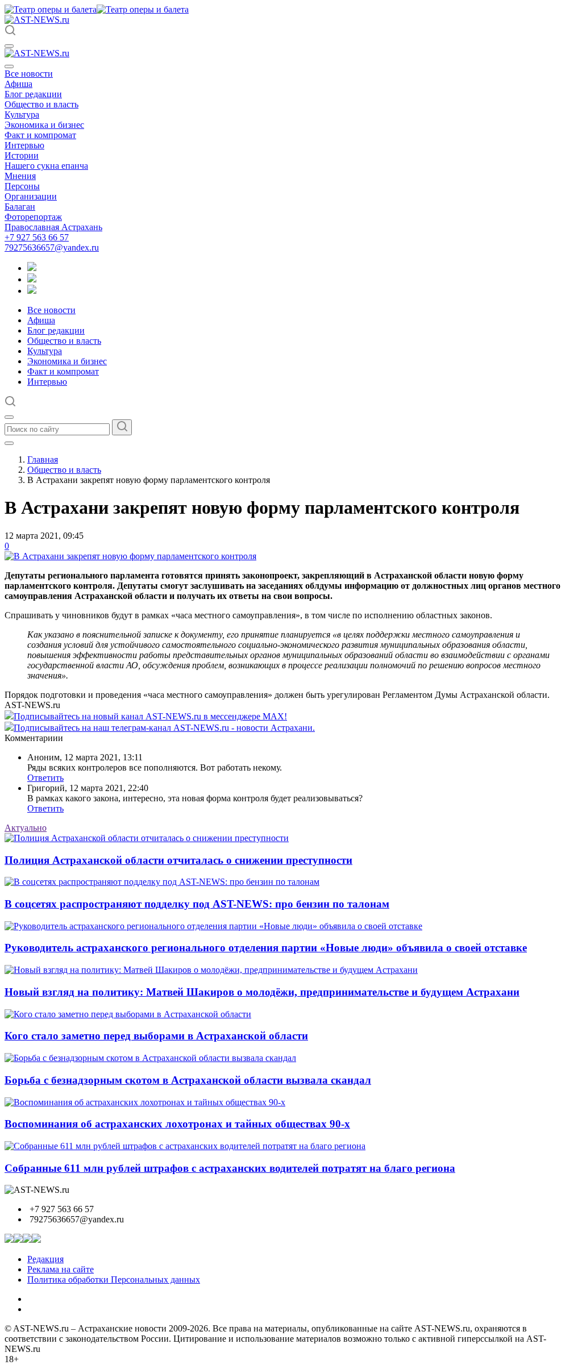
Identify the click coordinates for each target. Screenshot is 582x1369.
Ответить (45, 778)
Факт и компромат (40, 135)
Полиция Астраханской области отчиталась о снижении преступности (178, 860)
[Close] (9, 66)
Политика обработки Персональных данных (113, 1279)
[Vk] (31, 291)
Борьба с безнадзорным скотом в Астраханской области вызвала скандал (188, 1080)
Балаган (20, 206)
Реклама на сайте (60, 1269)
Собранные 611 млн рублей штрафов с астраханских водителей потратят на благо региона (230, 1168)
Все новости (29, 73)
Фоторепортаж (33, 217)
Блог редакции (33, 94)
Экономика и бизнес (44, 125)
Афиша (18, 84)
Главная (42, 459)
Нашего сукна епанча (46, 165)
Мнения (20, 176)
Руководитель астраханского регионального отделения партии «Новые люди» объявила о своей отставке (266, 948)
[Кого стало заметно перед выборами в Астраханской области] (128, 1014)
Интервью (24, 145)
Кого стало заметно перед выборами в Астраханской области (156, 1036)
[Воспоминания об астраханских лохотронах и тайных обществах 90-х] (145, 1102)
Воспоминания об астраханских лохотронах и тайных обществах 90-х (177, 1124)
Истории (22, 155)
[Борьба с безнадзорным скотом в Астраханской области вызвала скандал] (150, 1058)
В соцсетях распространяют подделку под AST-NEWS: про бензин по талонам (197, 904)
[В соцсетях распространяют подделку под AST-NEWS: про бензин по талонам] (162, 882)
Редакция (45, 1259)
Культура (22, 114)
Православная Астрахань (53, 227)
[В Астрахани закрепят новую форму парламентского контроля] (130, 556)
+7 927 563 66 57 (37, 237)
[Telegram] (31, 268)
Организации (31, 196)
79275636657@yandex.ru (52, 247)
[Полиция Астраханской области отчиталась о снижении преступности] (147, 838)
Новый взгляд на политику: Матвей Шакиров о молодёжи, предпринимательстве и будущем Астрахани (262, 992)
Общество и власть (41, 104)
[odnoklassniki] (31, 279)
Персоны (22, 186)
